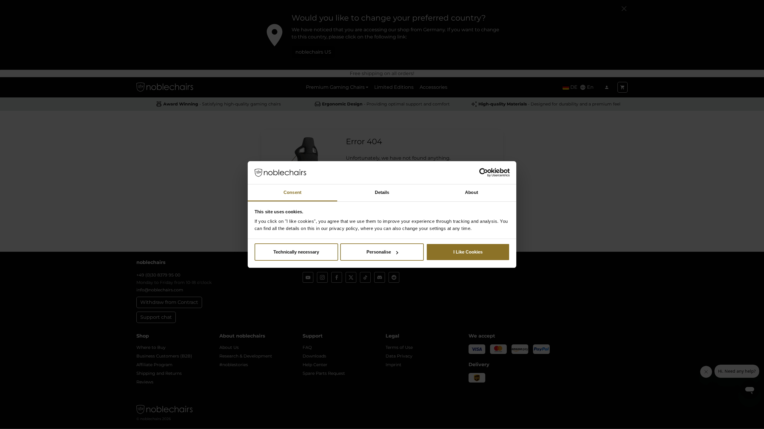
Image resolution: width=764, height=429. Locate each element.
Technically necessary (296, 251)
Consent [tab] (292, 192)
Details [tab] (382, 192)
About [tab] (471, 192)
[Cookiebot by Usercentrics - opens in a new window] (484, 172)
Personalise (378, 251)
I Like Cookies (468, 251)
